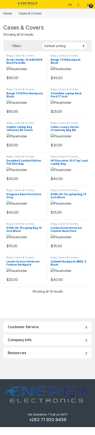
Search (70, 4)
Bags (9, 55)
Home (7, 13)
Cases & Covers (24, 55)
